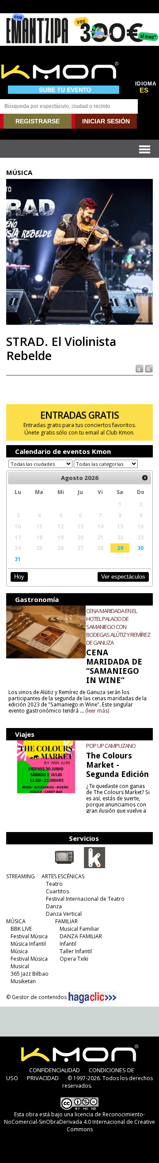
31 (18, 558)
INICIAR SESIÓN (106, 121)
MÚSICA (16, 921)
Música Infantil (28, 943)
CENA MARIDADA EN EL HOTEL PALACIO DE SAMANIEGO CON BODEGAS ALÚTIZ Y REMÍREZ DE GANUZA (118, 627)
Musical (20, 966)
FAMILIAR (66, 921)
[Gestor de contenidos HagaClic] (92, 998)
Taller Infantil (76, 951)
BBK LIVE (21, 929)
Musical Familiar (79, 929)
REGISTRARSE (37, 121)
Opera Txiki (74, 958)
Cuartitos (57, 891)
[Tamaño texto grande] (148, 368)
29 (120, 547)
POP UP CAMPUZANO (111, 746)
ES (144, 90)
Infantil (68, 943)
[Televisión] (64, 866)
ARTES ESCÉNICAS (63, 876)
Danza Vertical (64, 914)
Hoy (19, 576)
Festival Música (29, 936)
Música (19, 951)
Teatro (54, 884)
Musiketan (23, 981)
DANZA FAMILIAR (81, 936)
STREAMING (20, 876)
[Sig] (145, 477)
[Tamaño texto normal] (139, 368)
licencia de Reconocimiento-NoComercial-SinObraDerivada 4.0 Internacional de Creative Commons (79, 1122)
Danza (54, 906)
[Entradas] (94, 866)
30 (140, 547)
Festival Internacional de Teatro (85, 899)
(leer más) (97, 711)
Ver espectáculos (123, 576)
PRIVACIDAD (43, 1078)
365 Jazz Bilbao (30, 973)
